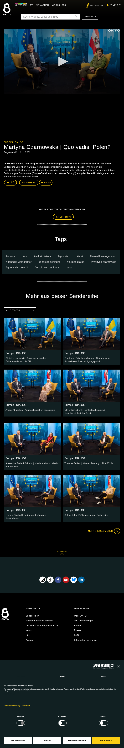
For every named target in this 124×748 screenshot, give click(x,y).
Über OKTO (80, 615)
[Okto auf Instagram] (42, 580)
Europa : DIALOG (13, 142)
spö (81, 256)
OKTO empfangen (83, 620)
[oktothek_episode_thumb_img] (32, 334)
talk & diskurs (43, 256)
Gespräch (64, 256)
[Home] (5, 620)
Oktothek (21, 5)
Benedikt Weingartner (19, 262)
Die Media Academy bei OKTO (42, 625)
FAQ (76, 635)
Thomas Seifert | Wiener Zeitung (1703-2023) (88, 463)
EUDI (70, 267)
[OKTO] (6, 12)
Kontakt (78, 625)
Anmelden (63, 217)
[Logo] (114, 30)
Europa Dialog (76, 262)
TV (31, 5)
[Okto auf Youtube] (66, 580)
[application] (62, 61)
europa (11, 256)
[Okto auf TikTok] (50, 580)
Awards (30, 640)
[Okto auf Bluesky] (73, 580)
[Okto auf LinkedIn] (81, 580)
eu (25, 256)
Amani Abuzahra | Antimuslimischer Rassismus (30, 410)
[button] (62, 61)
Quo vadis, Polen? (17, 267)
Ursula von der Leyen (48, 267)
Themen (89, 16)
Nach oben (62, 552)
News (28, 630)
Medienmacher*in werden (39, 620)
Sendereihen (32, 615)
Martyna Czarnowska (104, 262)
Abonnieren (29, 182)
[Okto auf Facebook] (58, 580)
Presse (78, 630)
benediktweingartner (103, 256)
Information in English (85, 640)
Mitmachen (42, 5)
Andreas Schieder (50, 262)
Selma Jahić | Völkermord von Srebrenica (86, 515)
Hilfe (28, 635)
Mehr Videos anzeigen (100, 531)
